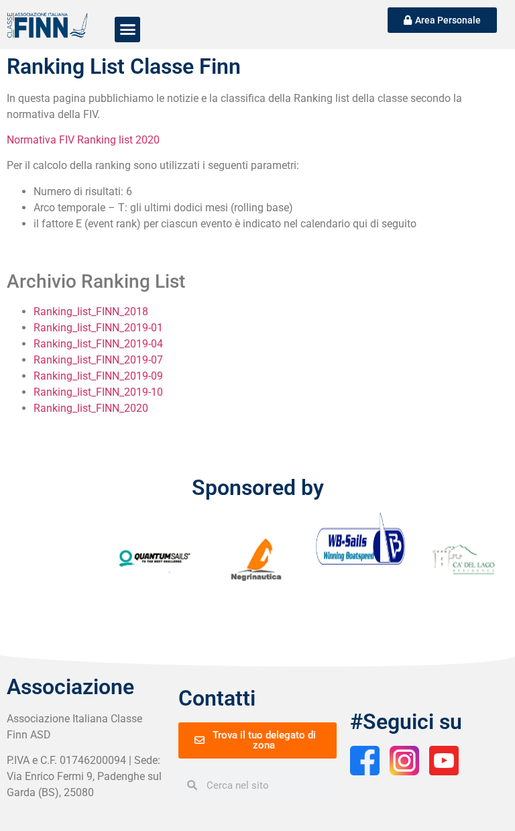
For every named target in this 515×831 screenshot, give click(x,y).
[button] (127, 29)
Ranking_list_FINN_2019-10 (98, 392)
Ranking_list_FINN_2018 (91, 311)
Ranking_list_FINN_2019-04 (98, 343)
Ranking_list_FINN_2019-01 (98, 327)
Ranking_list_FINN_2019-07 (98, 359)
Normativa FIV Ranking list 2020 (83, 139)
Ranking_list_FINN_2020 (91, 408)
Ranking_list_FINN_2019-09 (98, 376)
